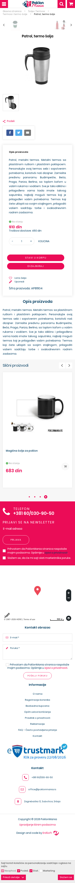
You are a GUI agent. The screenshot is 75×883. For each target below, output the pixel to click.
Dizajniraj (36, 266)
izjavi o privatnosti (56, 552)
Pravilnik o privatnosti (37, 718)
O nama (37, 694)
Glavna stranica (12, 11)
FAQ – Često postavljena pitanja (37, 730)
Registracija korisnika (37, 700)
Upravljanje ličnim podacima (37, 824)
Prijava (16, 539)
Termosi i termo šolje (15, 14)
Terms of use (29, 619)
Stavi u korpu (35, 257)
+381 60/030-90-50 (33, 513)
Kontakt (37, 736)
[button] (29, 496)
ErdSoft (47, 833)
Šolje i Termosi (36, 11)
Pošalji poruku (37, 675)
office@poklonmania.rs (42, 789)
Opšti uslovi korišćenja (37, 712)
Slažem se (66, 877)
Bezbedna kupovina (37, 706)
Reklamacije (37, 724)
